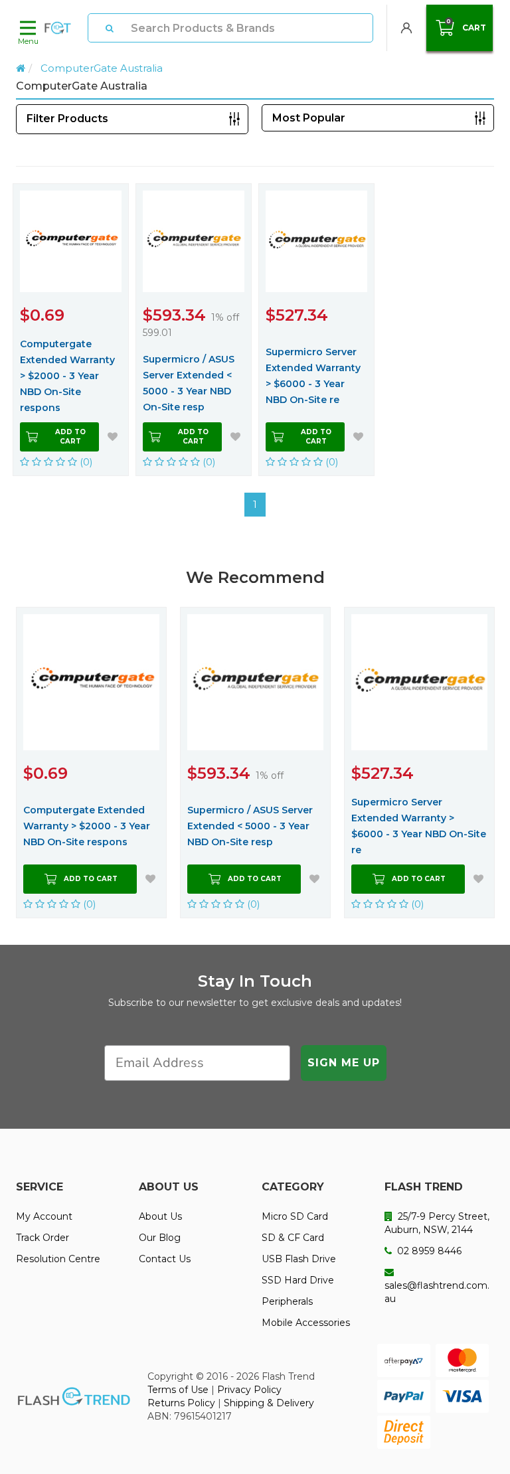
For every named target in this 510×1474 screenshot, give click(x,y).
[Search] (109, 28)
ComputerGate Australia (102, 68)
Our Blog (160, 1238)
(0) (85, 461)
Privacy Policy (249, 1390)
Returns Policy (181, 1403)
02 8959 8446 (428, 1251)
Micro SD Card (295, 1216)
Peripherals (287, 1301)
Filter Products (67, 118)
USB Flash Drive (299, 1259)
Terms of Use (178, 1390)
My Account (44, 1216)
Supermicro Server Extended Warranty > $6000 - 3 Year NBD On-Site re (313, 376)
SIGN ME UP (343, 1062)
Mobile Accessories (306, 1323)
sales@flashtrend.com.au (436, 1292)
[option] (91, 762)
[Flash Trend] (57, 28)
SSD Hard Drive (298, 1280)
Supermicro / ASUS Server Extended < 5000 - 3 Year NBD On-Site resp (188, 383)
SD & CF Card (293, 1238)
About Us (160, 1216)
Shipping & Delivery (269, 1403)
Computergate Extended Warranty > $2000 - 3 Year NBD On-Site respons (67, 376)
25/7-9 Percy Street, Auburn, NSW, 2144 (436, 1223)
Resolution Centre (58, 1259)
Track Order (42, 1238)
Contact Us (165, 1259)
